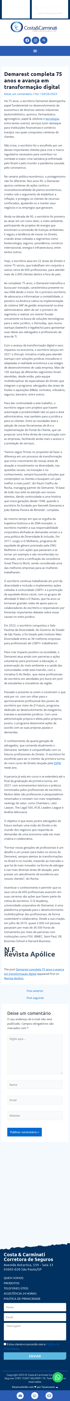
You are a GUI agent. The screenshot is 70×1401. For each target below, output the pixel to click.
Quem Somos (14, 1278)
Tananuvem (48, 1386)
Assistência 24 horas (20, 1293)
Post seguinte (35, 998)
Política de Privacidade (22, 1298)
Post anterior (35, 990)
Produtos (11, 1283)
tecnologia (52, 119)
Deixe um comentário (18, 94)
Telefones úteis (16, 1288)
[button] (43, 40)
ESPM (57, 763)
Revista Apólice (13, 978)
